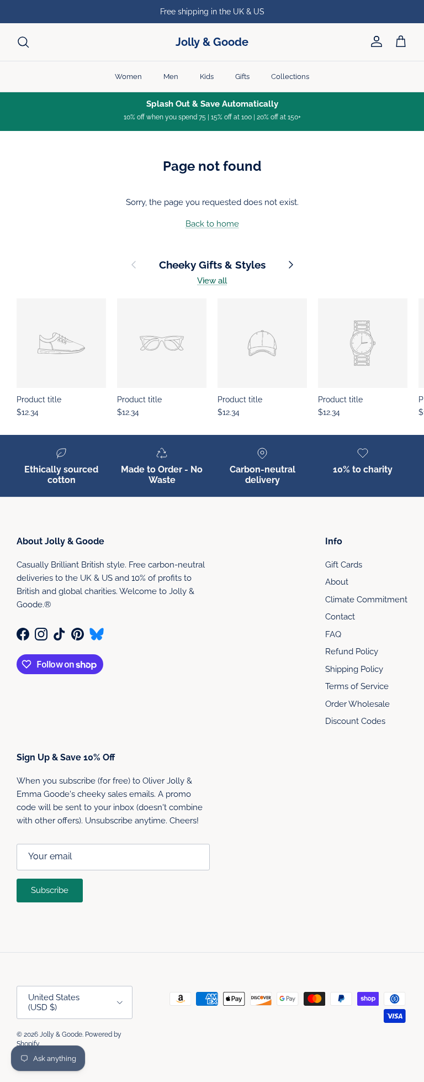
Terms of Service (357, 686)
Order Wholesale (357, 704)
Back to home (212, 224)
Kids (207, 76)
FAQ (333, 634)
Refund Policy (351, 651)
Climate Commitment (366, 600)
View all (212, 281)
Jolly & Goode (61, 1034)
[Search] (23, 42)
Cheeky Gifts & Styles (212, 265)
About (336, 582)
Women (128, 76)
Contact (340, 617)
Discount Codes (355, 721)
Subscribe (49, 890)
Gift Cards (343, 565)
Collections (290, 76)
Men (170, 76)
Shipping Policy (354, 669)
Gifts (242, 76)
